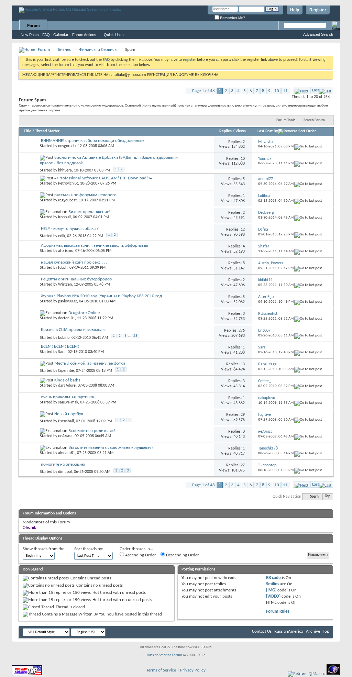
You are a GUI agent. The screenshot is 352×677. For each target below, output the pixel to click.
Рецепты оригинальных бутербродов (76, 279)
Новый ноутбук (68, 414)
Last (315, 90)
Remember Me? (232, 18)
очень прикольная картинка (67, 397)
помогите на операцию (63, 464)
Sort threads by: (88, 549)
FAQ (46, 35)
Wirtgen (65, 284)
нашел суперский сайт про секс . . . (74, 262)
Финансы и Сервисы (98, 49)
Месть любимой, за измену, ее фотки (89, 363)
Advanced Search (318, 34)
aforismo (65, 251)
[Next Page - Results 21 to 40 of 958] (301, 90)
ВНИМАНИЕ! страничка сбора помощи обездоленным (92, 140)
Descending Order (182, 555)
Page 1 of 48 (203, 91)
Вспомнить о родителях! (91, 431)
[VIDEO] (273, 596)
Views (240, 131)
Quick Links (114, 35)
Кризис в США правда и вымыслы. (74, 330)
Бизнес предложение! (89, 212)
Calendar (60, 35)
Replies (225, 131)
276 (242, 331)
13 (243, 364)
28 (135, 336)
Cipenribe (66, 371)
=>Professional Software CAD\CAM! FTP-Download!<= (103, 178)
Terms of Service (161, 670)
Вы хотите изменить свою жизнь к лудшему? (110, 447)
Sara (62, 352)
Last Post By (267, 131)
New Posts (30, 35)
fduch (62, 268)
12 (243, 229)
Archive (313, 631)
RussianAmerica (288, 631)
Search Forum (314, 120)
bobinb (63, 337)
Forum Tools (285, 120)
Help (294, 10)
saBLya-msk (68, 402)
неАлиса (65, 436)
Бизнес (64, 49)
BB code (273, 578)
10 (276, 91)
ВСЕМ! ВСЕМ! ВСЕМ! (60, 346)
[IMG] (271, 590)
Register (317, 10)
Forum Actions (84, 35)
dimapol (65, 472)
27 (243, 465)
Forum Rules (277, 611)
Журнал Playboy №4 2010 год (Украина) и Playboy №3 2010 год (101, 296)
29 (243, 415)
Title (27, 131)
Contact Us (262, 631)
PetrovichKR (68, 183)
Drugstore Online (84, 313)
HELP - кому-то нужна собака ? (70, 228)
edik (61, 236)
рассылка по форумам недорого (85, 195)
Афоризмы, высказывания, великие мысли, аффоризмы (94, 245)
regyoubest (67, 200)
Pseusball (66, 421)
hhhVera (65, 170)
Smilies (272, 584)
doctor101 (66, 318)
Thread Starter (47, 131)
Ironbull (64, 217)
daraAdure (67, 386)
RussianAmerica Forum (164, 655)
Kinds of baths (67, 380)
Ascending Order (140, 555)
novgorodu (67, 146)
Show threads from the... (45, 549)
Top (327, 497)
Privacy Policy (193, 670)
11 (285, 91)
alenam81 (66, 453)
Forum (33, 25)
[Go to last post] (308, 146)
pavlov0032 (67, 301)
